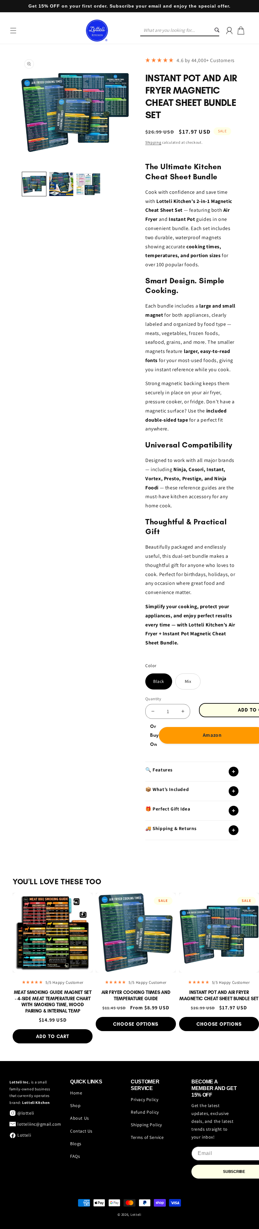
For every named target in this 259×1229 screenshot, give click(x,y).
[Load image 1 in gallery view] (34, 184)
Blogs (75, 1143)
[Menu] (13, 31)
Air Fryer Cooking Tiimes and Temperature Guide (136, 995)
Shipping (153, 142)
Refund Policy (145, 1112)
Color (151, 665)
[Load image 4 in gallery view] (88, 184)
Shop (75, 1105)
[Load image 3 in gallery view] (61, 184)
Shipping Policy (146, 1125)
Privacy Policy (144, 1099)
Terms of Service (147, 1137)
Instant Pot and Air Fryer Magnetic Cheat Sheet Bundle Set (218, 995)
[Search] (220, 30)
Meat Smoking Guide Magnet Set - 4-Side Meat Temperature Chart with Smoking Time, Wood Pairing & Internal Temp (53, 1002)
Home (76, 1093)
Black (158, 681)
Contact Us (81, 1131)
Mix (188, 681)
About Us (79, 1118)
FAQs (75, 1156)
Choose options (135, 1024)
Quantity (153, 698)
